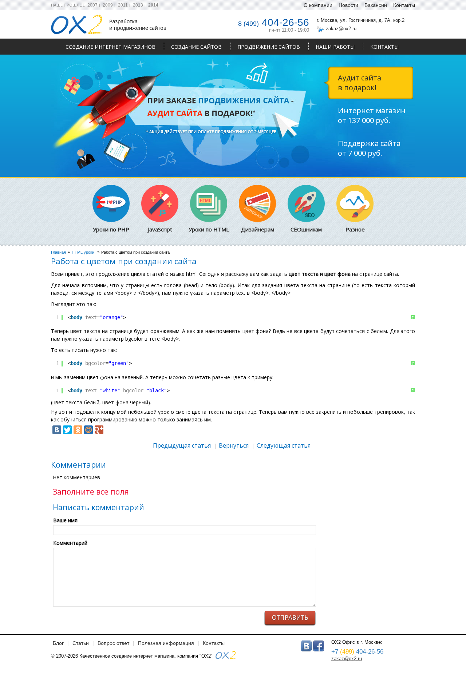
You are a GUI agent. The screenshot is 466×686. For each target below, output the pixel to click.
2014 (153, 5)
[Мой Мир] (88, 429)
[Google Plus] (99, 429)
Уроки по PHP (111, 229)
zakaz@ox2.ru (341, 28)
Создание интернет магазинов (110, 46)
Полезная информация (166, 643)
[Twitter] (67, 429)
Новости (348, 5)
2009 (108, 5)
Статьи (80, 643)
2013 (138, 5)
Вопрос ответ (113, 643)
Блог (58, 643)
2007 (92, 5)
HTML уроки (83, 252)
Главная (58, 252)
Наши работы (335, 46)
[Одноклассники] (78, 429)
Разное (355, 229)
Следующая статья (284, 445)
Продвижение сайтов (268, 46)
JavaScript (160, 229)
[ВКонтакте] (56, 429)
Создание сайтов (196, 46)
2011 (123, 5)
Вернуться (234, 445)
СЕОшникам (306, 229)
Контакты (384, 46)
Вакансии (375, 5)
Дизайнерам (257, 229)
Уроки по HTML (209, 229)
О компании (318, 5)
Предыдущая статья (182, 445)
